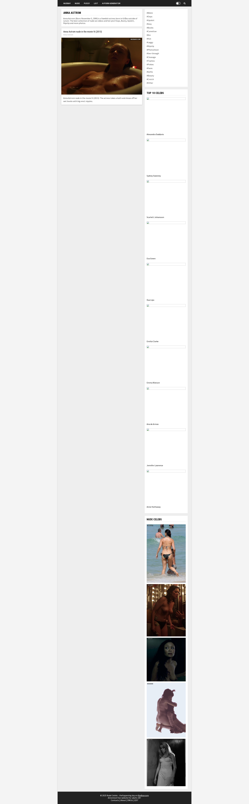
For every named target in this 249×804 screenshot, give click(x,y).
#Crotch (150, 79)
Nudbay (67, 3)
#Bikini (150, 13)
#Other (150, 83)
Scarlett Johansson (155, 217)
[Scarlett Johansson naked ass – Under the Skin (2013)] (166, 710)
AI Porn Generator (111, 3)
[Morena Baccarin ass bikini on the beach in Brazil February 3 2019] (166, 553)
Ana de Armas (153, 424)
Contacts (115, 800)
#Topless (151, 60)
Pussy (87, 3)
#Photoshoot (153, 49)
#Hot (149, 38)
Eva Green (151, 258)
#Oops (149, 16)
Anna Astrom (68, 35)
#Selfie (150, 72)
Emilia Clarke (152, 341)
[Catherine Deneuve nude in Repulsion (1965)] (166, 762)
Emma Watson (153, 382)
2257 (136, 800)
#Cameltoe (152, 31)
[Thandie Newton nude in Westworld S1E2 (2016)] (166, 659)
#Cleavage (151, 57)
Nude (77, 3)
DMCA (130, 800)
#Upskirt (150, 20)
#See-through (153, 53)
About (123, 800)
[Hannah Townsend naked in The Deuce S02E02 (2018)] (166, 610)
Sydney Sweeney (154, 175)
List (96, 3)
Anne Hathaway (154, 507)
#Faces (150, 68)
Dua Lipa (150, 300)
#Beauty (150, 75)
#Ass (149, 35)
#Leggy (150, 42)
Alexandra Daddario (155, 134)
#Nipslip (150, 46)
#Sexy (149, 24)
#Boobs (150, 27)
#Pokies (150, 64)
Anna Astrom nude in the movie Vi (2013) (82, 31)
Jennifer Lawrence (155, 465)
